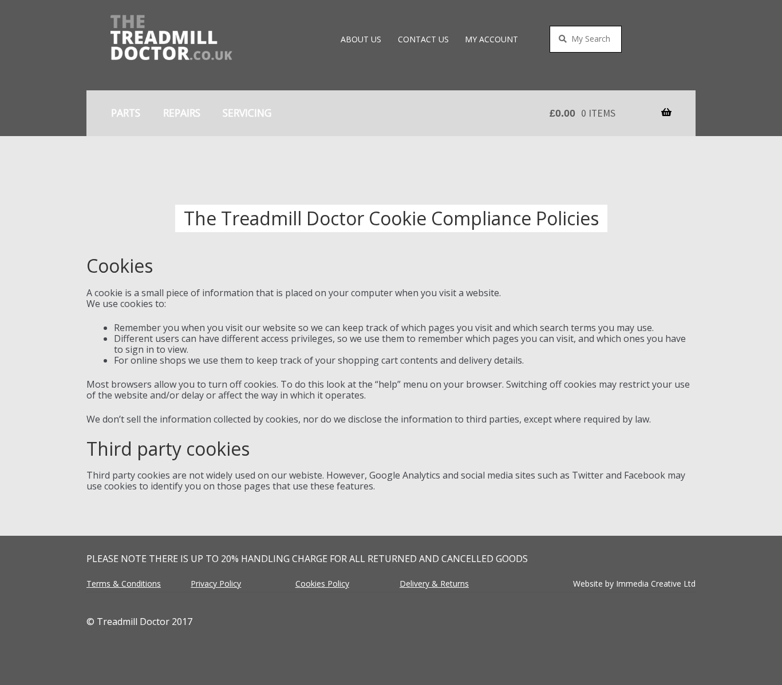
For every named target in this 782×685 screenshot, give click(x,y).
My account (491, 39)
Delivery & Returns (434, 583)
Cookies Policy (322, 583)
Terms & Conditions (123, 583)
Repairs (181, 113)
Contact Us (423, 39)
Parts (125, 113)
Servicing (247, 113)
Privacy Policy (216, 583)
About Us (361, 39)
